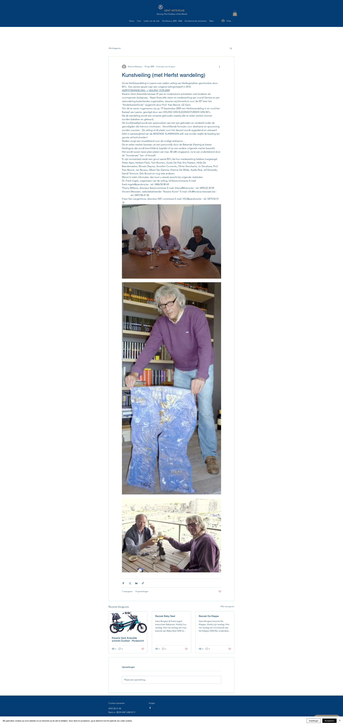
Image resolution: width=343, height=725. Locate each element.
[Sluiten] (339, 721)
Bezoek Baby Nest (165, 616)
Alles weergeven (227, 606)
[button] (235, 13)
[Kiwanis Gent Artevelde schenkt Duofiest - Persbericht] (128, 622)
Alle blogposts (115, 48)
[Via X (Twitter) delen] (129, 583)
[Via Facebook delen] (123, 583)
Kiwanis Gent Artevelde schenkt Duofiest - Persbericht (128, 639)
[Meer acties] (219, 66)
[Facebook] (150, 708)
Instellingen (313, 720)
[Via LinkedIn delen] (136, 583)
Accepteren (329, 720)
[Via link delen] (143, 583)
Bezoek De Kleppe (209, 616)
